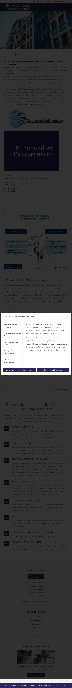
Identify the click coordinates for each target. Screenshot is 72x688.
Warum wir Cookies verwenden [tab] (10, 326)
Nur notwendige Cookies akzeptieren (21, 370)
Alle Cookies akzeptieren (53, 370)
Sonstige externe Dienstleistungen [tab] (9, 352)
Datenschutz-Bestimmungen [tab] (9, 361)
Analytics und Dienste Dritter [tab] (11, 343)
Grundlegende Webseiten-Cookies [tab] (12, 334)
